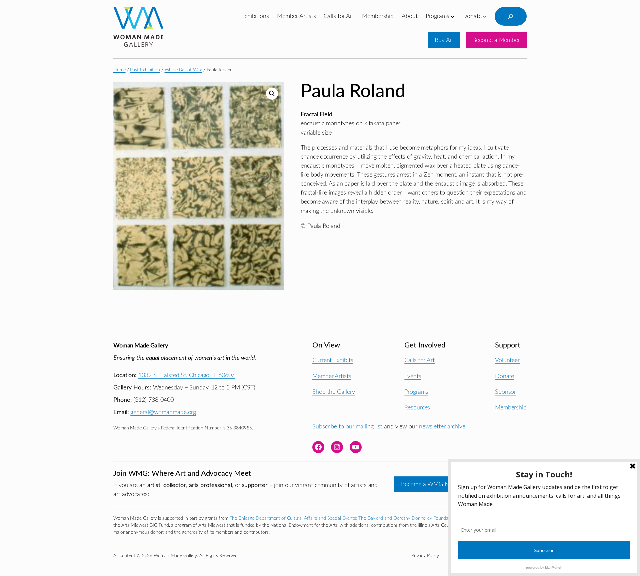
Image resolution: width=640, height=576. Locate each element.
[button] (272, 94)
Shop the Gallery (333, 392)
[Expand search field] (511, 16)
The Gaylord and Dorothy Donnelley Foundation (407, 518)
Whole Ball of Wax (183, 70)
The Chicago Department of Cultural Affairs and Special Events (293, 518)
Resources (417, 407)
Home (119, 70)
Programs (416, 392)
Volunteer (507, 360)
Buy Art (444, 40)
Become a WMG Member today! (442, 484)
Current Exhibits (332, 360)
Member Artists (331, 376)
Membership (511, 407)
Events (412, 376)
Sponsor (505, 392)
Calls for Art (419, 360)
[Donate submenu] (485, 16)
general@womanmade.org (163, 412)
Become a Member (496, 40)
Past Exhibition (145, 70)
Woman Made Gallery (140, 345)
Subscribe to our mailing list (347, 426)
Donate (504, 376)
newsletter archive (442, 426)
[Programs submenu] (452, 16)
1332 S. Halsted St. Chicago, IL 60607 (186, 375)
